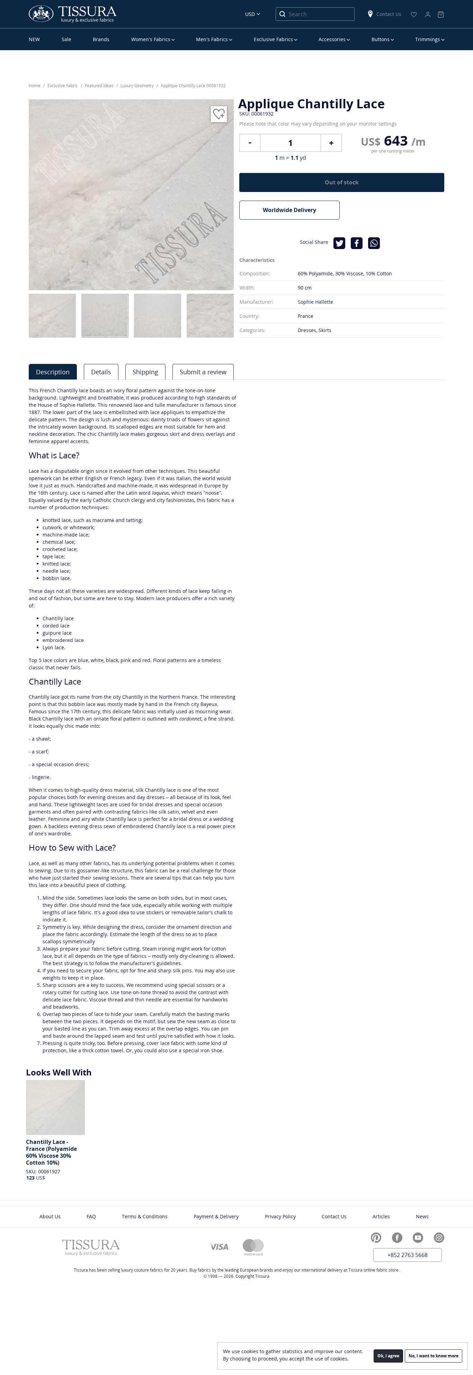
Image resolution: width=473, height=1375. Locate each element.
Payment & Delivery (216, 1216)
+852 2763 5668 (407, 1255)
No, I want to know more (433, 1356)
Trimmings (427, 39)
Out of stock (342, 182)
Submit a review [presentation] (203, 372)
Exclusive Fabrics (273, 39)
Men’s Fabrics (212, 39)
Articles (381, 1216)
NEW (34, 39)
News (422, 1216)
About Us (50, 1216)
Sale (66, 39)
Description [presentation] (53, 372)
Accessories (332, 39)
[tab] (53, 371)
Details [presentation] (101, 372)
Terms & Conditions (145, 1216)
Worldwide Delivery (289, 210)
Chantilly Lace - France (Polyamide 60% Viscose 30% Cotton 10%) (51, 1152)
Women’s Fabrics (150, 39)
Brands (101, 39)
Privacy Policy (280, 1216)
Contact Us (388, 14)
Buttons (381, 39)
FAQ (91, 1216)
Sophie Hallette (315, 302)
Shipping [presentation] (145, 372)
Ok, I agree (388, 1356)
